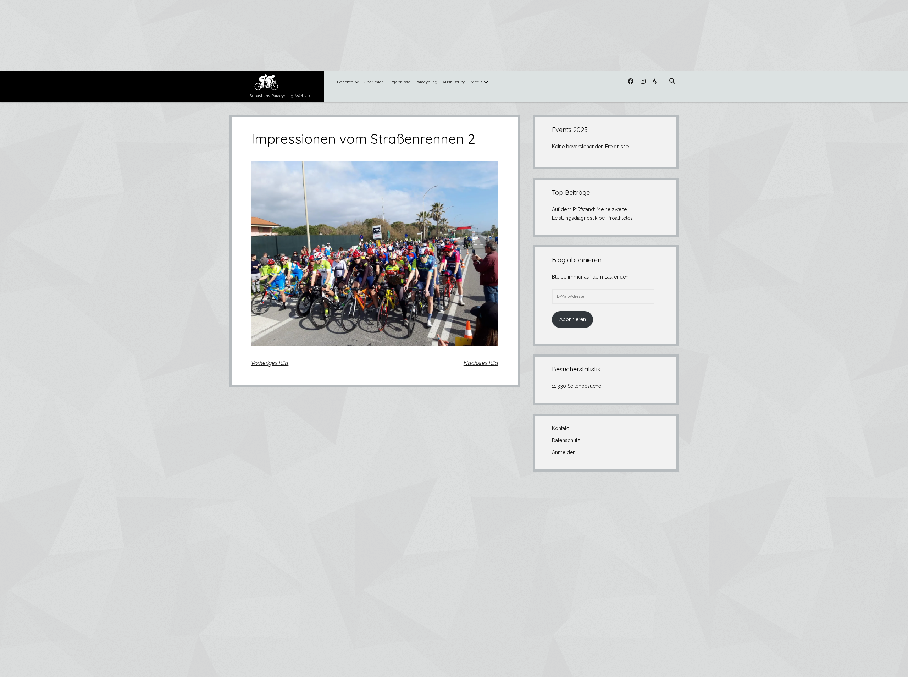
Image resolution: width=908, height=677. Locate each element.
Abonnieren (572, 319)
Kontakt (560, 428)
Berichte (345, 81)
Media (477, 81)
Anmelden (564, 452)
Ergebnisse (399, 81)
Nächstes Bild (481, 363)
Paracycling (426, 81)
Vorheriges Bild (269, 363)
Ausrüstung (454, 81)
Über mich (374, 81)
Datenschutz (566, 440)
